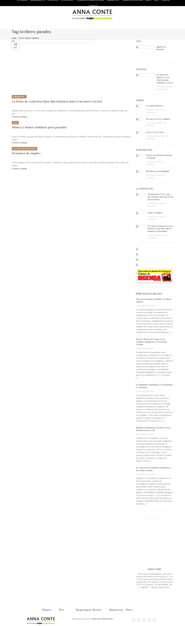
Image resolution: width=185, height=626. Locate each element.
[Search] (177, 3)
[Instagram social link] (8, 3)
